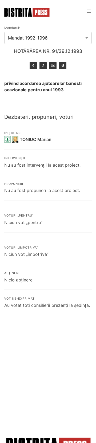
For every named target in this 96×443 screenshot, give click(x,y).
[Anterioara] (33, 65)
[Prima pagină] (62, 65)
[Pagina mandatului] (53, 65)
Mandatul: (12, 28)
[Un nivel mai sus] (43, 65)
